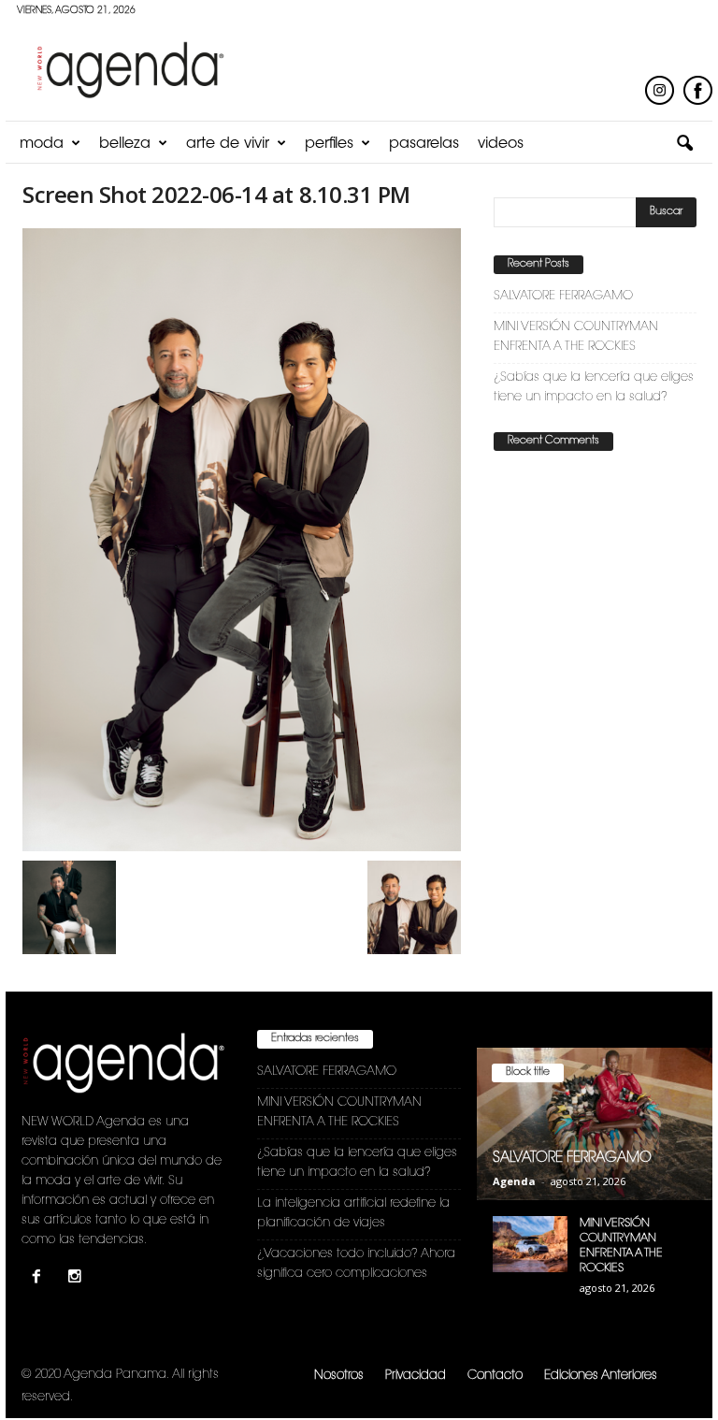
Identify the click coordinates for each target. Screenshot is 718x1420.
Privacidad (415, 1375)
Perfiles (329, 144)
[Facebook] (41, 1279)
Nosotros (339, 1375)
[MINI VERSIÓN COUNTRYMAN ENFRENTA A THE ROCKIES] (530, 1244)
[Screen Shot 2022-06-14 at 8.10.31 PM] (241, 539)
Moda (42, 144)
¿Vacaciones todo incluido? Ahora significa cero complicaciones (356, 1264)
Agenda (514, 1181)
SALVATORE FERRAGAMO (563, 296)
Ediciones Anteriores (600, 1375)
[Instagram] (77, 1279)
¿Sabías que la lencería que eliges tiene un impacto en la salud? (594, 387)
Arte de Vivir (227, 144)
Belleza (125, 144)
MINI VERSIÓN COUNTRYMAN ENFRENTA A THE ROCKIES (576, 337)
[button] (684, 144)
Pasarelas (424, 144)
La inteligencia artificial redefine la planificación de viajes (353, 1213)
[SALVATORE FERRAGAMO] (594, 1124)
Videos (501, 144)
